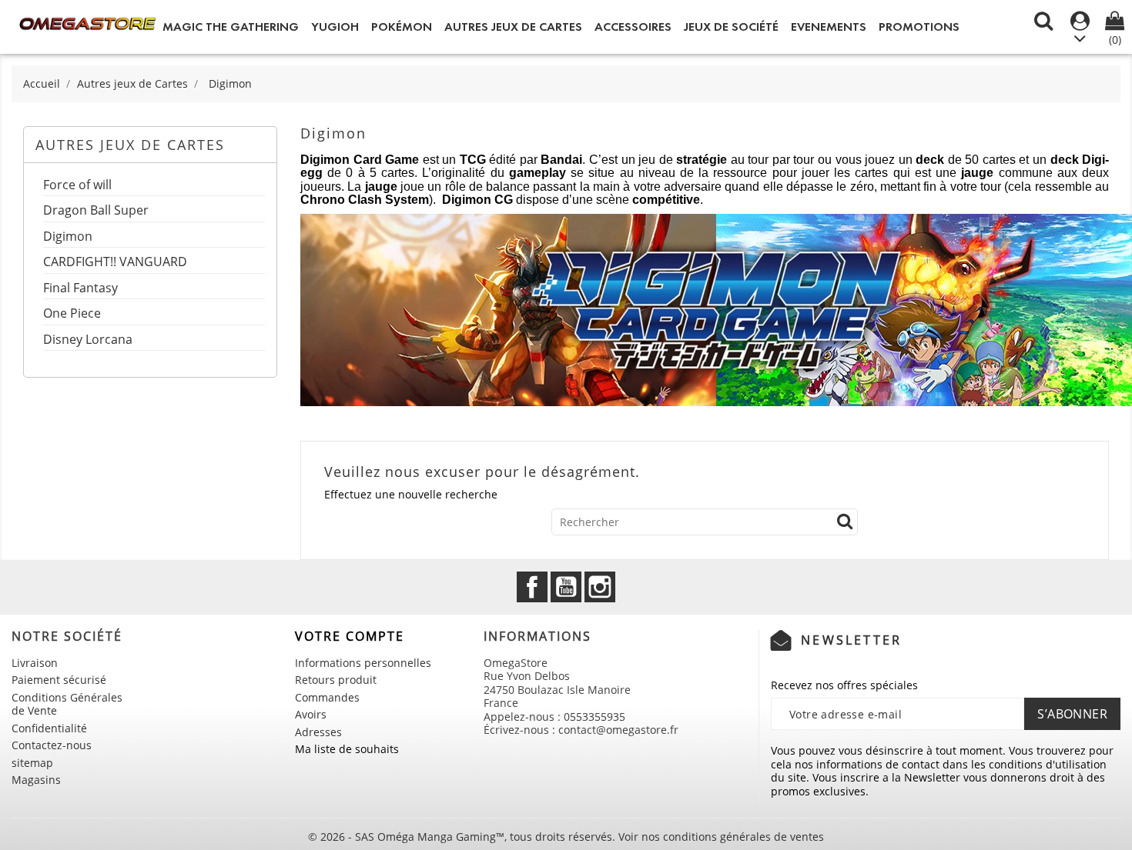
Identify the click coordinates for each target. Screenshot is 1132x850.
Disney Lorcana (87, 340)
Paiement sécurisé (59, 679)
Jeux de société (731, 26)
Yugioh (335, 26)
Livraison (35, 662)
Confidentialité (49, 728)
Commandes (327, 697)
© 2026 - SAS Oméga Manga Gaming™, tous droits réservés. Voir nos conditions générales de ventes (566, 836)
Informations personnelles (363, 662)
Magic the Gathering (230, 26)
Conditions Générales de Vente (67, 704)
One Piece (72, 314)
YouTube (566, 587)
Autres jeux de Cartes (513, 26)
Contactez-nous (52, 745)
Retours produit (336, 679)
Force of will (77, 185)
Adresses (318, 732)
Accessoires (632, 26)
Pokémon (401, 26)
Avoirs (311, 714)
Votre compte (349, 636)
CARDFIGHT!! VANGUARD (115, 262)
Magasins (36, 779)
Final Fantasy (80, 289)
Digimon (67, 237)
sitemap (32, 762)
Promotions (919, 26)
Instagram (599, 587)
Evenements (828, 26)
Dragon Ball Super (96, 211)
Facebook (532, 587)
